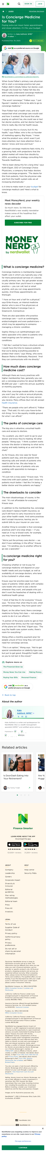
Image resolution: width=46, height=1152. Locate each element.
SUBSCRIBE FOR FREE (23, 223)
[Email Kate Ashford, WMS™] (22, 716)
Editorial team (11, 901)
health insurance (9, 403)
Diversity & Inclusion (10, 885)
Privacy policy (11, 933)
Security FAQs (30, 873)
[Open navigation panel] (3, 4)
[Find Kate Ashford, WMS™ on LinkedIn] (26, 716)
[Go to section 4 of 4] (28, 795)
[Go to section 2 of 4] (21, 795)
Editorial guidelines (9, 890)
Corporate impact (12, 880)
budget (34, 187)
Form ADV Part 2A (31, 1054)
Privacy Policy (13, 1056)
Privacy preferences (10, 944)
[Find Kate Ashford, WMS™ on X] (18, 716)
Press (7, 905)
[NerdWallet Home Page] (8, 4)
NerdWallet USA (25, 1120)
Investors (9, 912)
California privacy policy (12, 938)
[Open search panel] (19, 4)
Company (9, 870)
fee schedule (18, 1060)
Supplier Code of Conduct (12, 928)
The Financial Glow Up (13, 667)
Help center (29, 870)
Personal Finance (28, 677)
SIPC (12, 1051)
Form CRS (20, 1054)
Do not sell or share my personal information (13, 951)
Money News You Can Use (14, 672)
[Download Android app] (31, 844)
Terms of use (10, 924)
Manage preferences (23, 1141)
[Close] (42, 1128)
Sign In (28, 4)
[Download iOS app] (14, 844)
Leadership (10, 873)
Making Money (35, 672)
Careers (8, 877)
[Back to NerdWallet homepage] (3, 11)
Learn (10, 11)
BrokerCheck (10, 1062)
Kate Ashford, (24, 711)
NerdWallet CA (25, 1125)
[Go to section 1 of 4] (17, 795)
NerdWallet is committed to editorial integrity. (21, 77)
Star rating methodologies (11, 896)
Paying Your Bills (10, 677)
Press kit (9, 908)
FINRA (7, 1051)
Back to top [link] (10, 695)
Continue (23, 1148)
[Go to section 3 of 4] (24, 795)
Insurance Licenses (22, 1007)
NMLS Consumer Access (13, 988)
